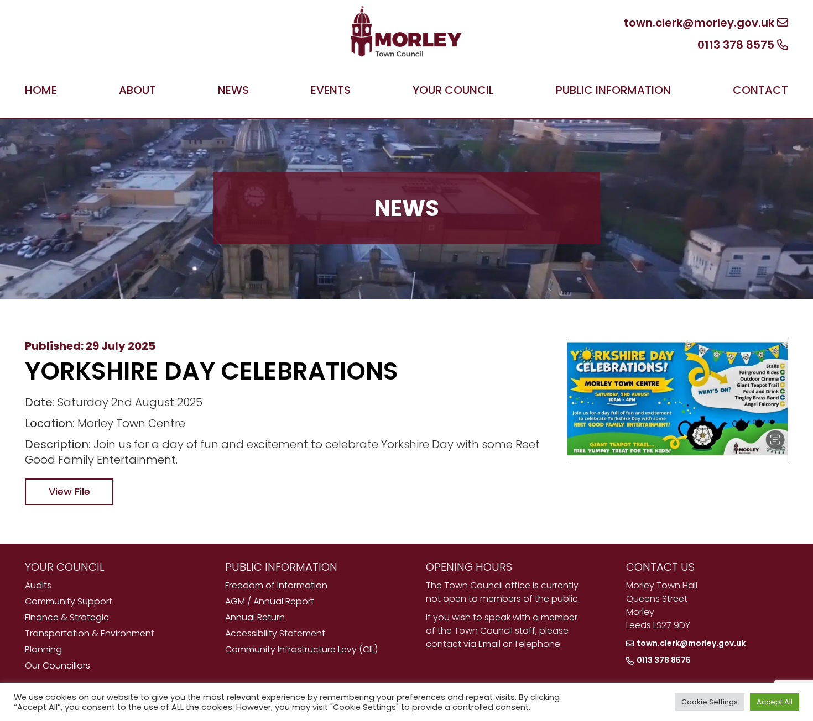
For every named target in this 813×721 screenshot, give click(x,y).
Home (41, 90)
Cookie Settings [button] (709, 702)
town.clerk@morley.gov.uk (700, 22)
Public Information (613, 90)
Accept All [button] (775, 702)
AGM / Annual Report (269, 601)
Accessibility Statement (275, 633)
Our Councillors (57, 665)
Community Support (68, 601)
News (233, 90)
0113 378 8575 (737, 44)
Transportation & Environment (89, 633)
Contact (760, 90)
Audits (38, 585)
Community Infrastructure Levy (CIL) (301, 649)
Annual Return (255, 617)
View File (69, 491)
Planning (43, 649)
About (137, 90)
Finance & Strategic (67, 617)
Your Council (453, 90)
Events (331, 90)
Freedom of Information (276, 585)
